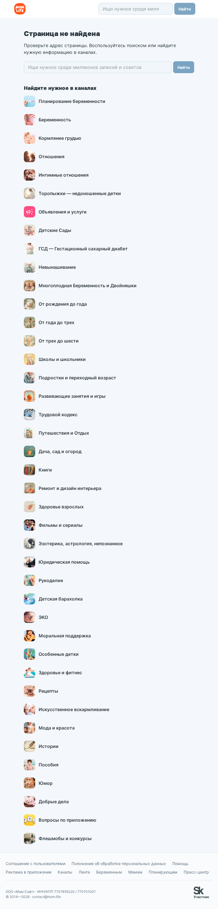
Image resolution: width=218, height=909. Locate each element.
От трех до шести (59, 341)
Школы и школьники (62, 359)
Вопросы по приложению (67, 820)
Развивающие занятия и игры (72, 396)
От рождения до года (63, 304)
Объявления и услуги (63, 212)
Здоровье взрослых (61, 507)
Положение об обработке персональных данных (119, 863)
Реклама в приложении (28, 872)
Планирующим (163, 872)
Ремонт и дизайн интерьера (70, 488)
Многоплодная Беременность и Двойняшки (88, 285)
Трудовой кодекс (58, 414)
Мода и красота (57, 728)
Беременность (55, 119)
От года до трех (56, 322)
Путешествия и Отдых (64, 433)
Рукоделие (51, 580)
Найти (185, 9)
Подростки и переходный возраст (77, 377)
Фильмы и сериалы (61, 525)
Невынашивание (57, 267)
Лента (84, 872)
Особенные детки (59, 654)
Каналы (65, 872)
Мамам (135, 872)
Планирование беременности (72, 101)
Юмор (46, 783)
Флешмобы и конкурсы (65, 838)
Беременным (109, 872)
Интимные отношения (64, 175)
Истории (48, 746)
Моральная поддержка (65, 636)
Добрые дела (54, 801)
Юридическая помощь (64, 562)
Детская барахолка (61, 599)
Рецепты (48, 691)
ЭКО (43, 617)
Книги (45, 470)
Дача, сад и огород (60, 451)
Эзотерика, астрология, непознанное (81, 543)
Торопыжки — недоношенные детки (80, 193)
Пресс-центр (196, 872)
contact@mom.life (46, 897)
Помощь (180, 863)
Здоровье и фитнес (60, 672)
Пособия (48, 765)
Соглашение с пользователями (35, 863)
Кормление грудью (60, 138)
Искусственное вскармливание (74, 709)
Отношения (51, 156)
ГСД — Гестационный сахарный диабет (83, 248)
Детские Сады (55, 230)
